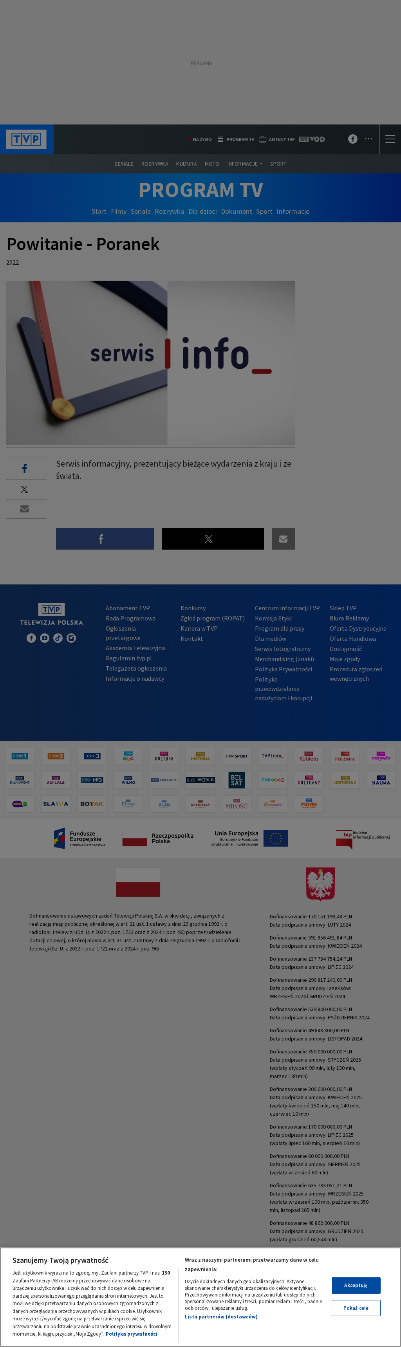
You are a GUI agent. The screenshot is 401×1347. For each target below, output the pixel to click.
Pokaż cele (355, 1308)
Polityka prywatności (131, 1334)
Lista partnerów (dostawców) (221, 1316)
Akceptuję (355, 1285)
